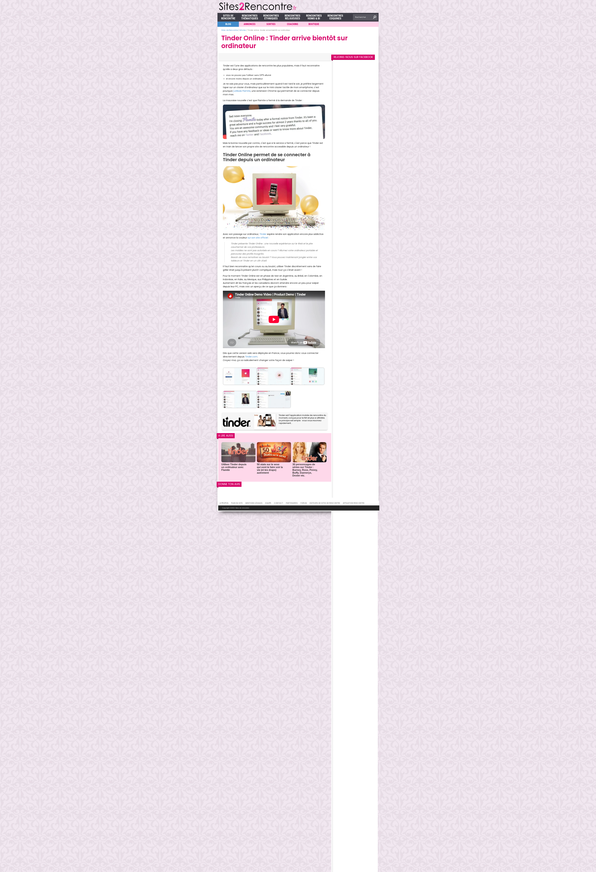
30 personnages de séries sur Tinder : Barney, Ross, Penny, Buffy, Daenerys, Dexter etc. (305, 470)
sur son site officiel (258, 237)
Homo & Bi (314, 17)
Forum (303, 503)
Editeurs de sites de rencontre (325, 503)
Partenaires (292, 503)
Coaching (292, 24)
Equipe (268, 503)
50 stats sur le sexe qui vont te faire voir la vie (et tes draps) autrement (270, 468)
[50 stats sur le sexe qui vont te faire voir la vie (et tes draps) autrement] (274, 452)
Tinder (263, 234)
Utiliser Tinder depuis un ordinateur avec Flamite (233, 467)
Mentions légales (253, 503)
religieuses (292, 17)
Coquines (335, 17)
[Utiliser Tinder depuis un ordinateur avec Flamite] (238, 452)
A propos (224, 503)
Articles (242, 30)
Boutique (314, 24)
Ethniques (271, 17)
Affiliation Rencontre (353, 503)
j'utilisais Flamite (242, 90)
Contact (278, 503)
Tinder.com (251, 356)
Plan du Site (237, 503)
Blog (228, 24)
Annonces (249, 24)
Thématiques (249, 17)
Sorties (270, 24)
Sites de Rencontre (228, 17)
